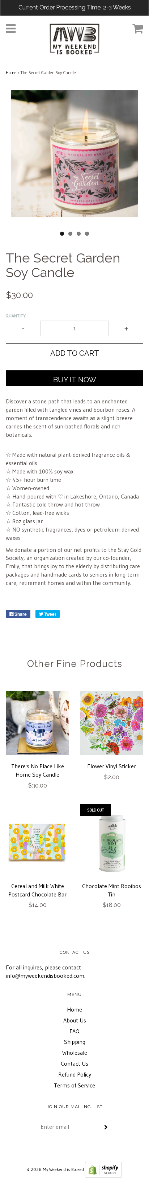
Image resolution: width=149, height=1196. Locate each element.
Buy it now (74, 379)
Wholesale (74, 1052)
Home (11, 72)
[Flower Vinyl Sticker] (111, 723)
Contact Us (74, 1063)
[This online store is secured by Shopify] (103, 1169)
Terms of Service (74, 1085)
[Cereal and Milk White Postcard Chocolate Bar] (37, 843)
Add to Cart (74, 353)
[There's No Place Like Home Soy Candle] (37, 723)
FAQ (74, 1031)
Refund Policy (74, 1074)
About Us (74, 1020)
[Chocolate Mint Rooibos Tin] (111, 843)
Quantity (16, 315)
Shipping (74, 1041)
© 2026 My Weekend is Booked (55, 1169)
